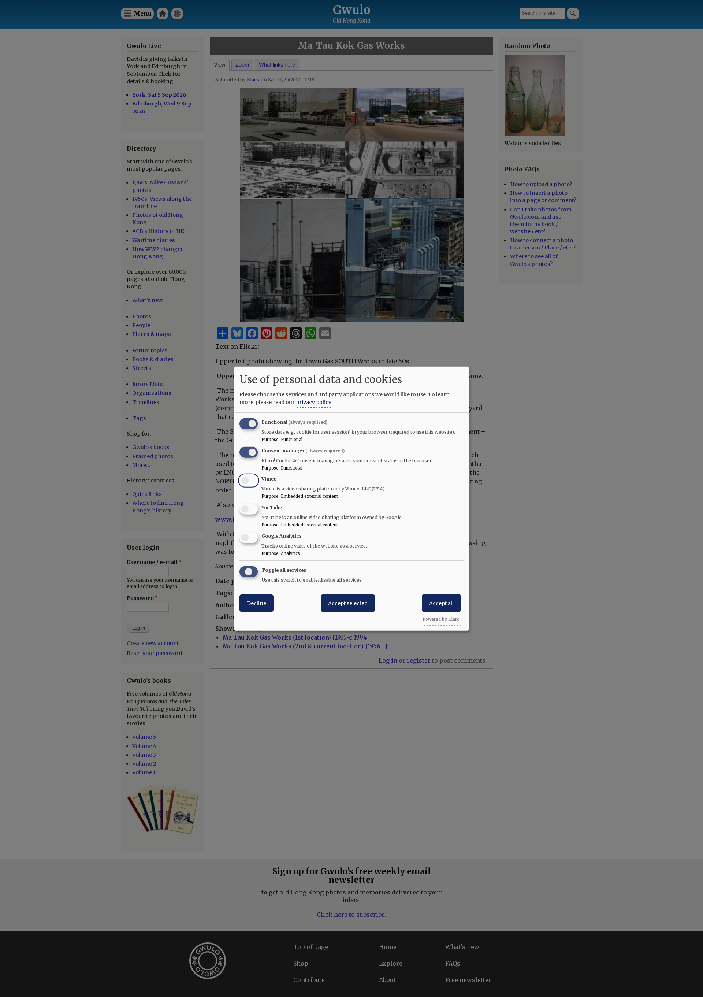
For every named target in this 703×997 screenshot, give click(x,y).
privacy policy (313, 402)
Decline (256, 603)
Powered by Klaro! (442, 619)
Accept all (441, 603)
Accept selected (348, 603)
